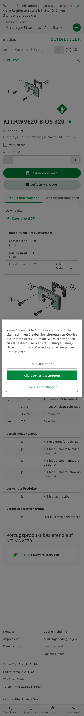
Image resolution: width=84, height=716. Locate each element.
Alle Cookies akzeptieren (42, 375)
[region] (42, 358)
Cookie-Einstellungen (41, 387)
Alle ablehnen (42, 363)
